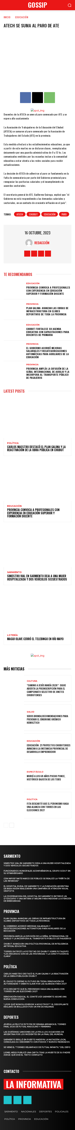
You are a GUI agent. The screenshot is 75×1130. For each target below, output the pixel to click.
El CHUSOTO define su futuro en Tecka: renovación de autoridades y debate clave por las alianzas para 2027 (35, 982)
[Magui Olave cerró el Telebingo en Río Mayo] (37, 609)
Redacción (41, 242)
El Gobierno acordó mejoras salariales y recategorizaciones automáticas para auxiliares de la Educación (47, 352)
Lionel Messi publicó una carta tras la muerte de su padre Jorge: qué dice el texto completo (37, 1053)
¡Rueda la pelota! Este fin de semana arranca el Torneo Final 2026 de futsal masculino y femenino (35, 1025)
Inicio (7, 17)
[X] (37, 97)
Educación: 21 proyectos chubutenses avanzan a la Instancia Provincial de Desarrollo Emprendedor (48, 748)
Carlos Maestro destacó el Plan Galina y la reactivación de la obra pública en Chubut (36, 448)
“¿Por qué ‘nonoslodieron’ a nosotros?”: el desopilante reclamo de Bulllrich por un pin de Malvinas (36, 1005)
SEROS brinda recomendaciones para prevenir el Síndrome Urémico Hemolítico (47, 719)
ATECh (20, 214)
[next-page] (11, 825)
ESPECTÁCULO (35, 772)
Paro (64, 214)
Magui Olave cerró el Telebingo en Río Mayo (35, 639)
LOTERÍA (12, 635)
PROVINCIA (32, 304)
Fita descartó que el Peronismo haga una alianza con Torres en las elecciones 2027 (48, 807)
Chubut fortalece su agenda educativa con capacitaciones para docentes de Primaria (47, 332)
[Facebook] (25, 97)
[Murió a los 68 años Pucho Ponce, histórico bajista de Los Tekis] (14, 776)
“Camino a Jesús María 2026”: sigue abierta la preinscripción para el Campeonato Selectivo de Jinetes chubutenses (46, 690)
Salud (30, 712)
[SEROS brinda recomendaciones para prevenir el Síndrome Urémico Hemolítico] (14, 717)
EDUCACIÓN (21, 17)
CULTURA (32, 681)
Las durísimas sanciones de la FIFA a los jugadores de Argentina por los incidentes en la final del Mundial (34, 1033)
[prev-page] (6, 825)
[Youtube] (48, 254)
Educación (49, 214)
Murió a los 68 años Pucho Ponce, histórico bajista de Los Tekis (46, 777)
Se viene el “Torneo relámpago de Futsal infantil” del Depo (37, 1047)
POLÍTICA (13, 443)
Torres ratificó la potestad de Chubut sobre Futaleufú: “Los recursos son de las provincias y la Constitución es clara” (36, 953)
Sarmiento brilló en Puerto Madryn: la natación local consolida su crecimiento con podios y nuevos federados (37, 1040)
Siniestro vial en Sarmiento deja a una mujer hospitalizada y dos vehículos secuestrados (37, 577)
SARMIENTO (14, 572)
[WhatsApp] (49, 97)
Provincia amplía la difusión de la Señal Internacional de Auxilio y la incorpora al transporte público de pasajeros (47, 373)
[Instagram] (34, 254)
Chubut (33, 214)
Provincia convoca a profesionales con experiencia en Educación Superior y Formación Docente (48, 290)
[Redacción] (29, 242)
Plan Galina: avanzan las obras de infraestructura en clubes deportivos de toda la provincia (47, 311)
